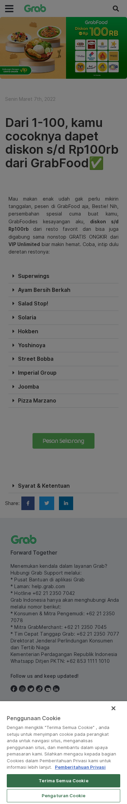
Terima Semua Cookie (63, 780)
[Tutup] (113, 708)
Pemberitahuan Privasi (80, 767)
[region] (63, 752)
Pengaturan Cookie (63, 795)
